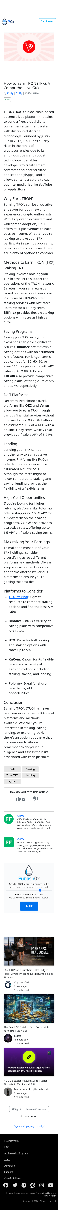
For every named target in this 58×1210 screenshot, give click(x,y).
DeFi (12, 769)
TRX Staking (18, 597)
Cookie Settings (12, 1177)
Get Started (47, 21)
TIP (30, 906)
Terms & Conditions (44, 1193)
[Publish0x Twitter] (15, 1185)
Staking (30, 769)
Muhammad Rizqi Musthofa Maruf (34, 1089)
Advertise (9, 1165)
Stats (7, 1159)
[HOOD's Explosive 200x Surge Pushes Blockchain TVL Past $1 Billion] (29, 1062)
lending (30, 775)
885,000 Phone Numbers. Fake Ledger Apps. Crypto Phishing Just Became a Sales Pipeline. (28, 973)
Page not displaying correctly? (29, 1126)
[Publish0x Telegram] (24, 1185)
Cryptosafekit (22, 982)
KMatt (17, 1036)
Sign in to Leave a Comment (30, 1109)
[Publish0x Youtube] (51, 1185)
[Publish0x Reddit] (33, 1185)
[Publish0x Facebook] (6, 1185)
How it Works (11, 1140)
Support (8, 1171)
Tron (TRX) (12, 775)
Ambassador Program (16, 1153)
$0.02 (7, 99)
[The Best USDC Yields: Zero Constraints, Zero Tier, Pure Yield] (29, 1008)
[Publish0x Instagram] (42, 1185)
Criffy (10, 93)
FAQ (6, 1146)
